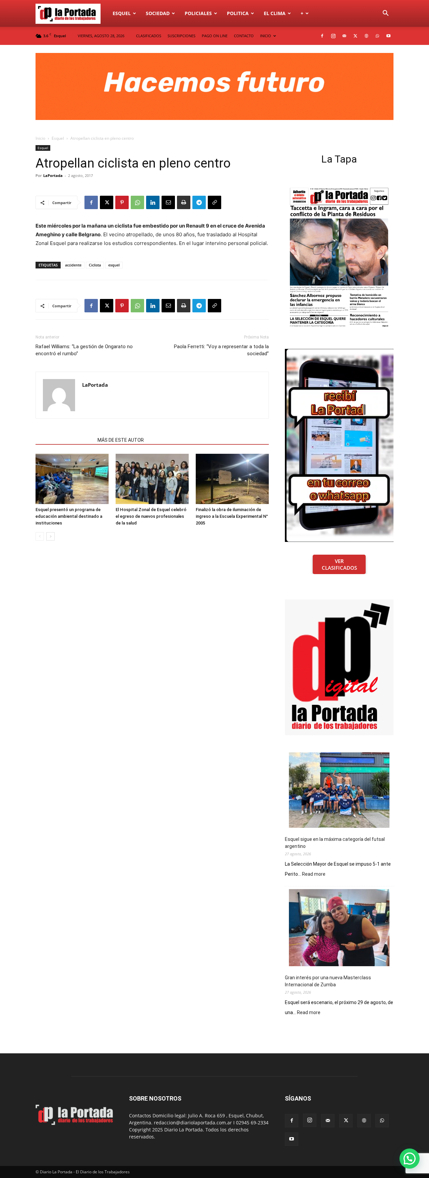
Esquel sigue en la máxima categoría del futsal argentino (335, 842)
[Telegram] (199, 202)
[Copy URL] (214, 202)
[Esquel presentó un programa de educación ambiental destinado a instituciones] (72, 479)
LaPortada (53, 175)
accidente (73, 264)
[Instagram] (333, 36)
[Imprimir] (183, 202)
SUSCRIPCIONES (181, 35)
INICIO (265, 35)
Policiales (198, 13)
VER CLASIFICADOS (339, 564)
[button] (385, 14)
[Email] (168, 202)
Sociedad (158, 13)
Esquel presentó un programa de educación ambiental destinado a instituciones (69, 516)
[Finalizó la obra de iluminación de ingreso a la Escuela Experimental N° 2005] (232, 479)
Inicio (40, 138)
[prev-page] (40, 536)
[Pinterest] (122, 202)
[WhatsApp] (377, 36)
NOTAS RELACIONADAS (64, 440)
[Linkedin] (153, 202)
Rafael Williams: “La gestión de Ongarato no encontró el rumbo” (84, 350)
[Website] (366, 36)
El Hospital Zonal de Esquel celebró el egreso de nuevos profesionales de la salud (151, 516)
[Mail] (344, 36)
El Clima (275, 13)
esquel (114, 264)
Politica (238, 13)
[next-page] (50, 536)
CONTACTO (244, 35)
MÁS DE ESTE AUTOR (121, 440)
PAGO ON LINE (215, 35)
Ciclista (95, 264)
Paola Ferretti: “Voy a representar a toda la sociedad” (221, 350)
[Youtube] (388, 36)
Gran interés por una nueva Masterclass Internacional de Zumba (328, 981)
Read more (313, 874)
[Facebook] (322, 36)
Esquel (122, 13)
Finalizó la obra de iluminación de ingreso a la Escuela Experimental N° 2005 (232, 516)
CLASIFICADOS (148, 35)
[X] (355, 36)
